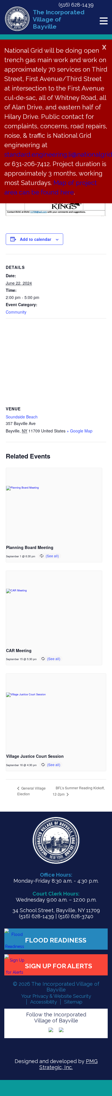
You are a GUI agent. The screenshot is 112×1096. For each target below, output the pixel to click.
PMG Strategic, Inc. (68, 1064)
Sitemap (73, 1002)
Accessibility (43, 1002)
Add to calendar (35, 239)
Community (16, 312)
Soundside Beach (22, 417)
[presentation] (54, 504)
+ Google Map (79, 431)
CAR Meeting (19, 650)
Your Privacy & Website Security (56, 996)
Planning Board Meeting (29, 547)
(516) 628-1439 (76, 5)
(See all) (52, 555)
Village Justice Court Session (35, 756)
